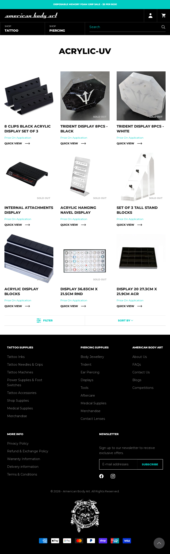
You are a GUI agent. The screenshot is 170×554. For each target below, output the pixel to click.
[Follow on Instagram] (113, 476)
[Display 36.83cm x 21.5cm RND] (84, 258)
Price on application (17, 137)
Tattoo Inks (16, 357)
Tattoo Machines (20, 372)
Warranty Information (23, 459)
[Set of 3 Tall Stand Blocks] (141, 177)
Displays (87, 380)
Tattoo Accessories (21, 393)
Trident (86, 365)
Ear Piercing (90, 372)
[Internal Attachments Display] (28, 177)
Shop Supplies (18, 401)
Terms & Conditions (22, 474)
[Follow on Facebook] (101, 476)
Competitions (142, 388)
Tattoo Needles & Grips (25, 365)
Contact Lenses (93, 419)
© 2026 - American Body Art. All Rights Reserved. (85, 491)
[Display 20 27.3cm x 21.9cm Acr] (141, 258)
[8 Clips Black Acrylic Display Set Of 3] (28, 95)
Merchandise (17, 416)
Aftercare (88, 395)
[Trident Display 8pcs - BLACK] (84, 95)
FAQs (136, 365)
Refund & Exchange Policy (27, 451)
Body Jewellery (92, 357)
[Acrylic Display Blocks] (28, 258)
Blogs (136, 380)
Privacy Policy (18, 443)
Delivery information (23, 467)
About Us (139, 357)
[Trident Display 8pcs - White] (141, 95)
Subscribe (150, 464)
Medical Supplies (20, 408)
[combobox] (125, 321)
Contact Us (141, 372)
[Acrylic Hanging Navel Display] (84, 177)
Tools (84, 388)
